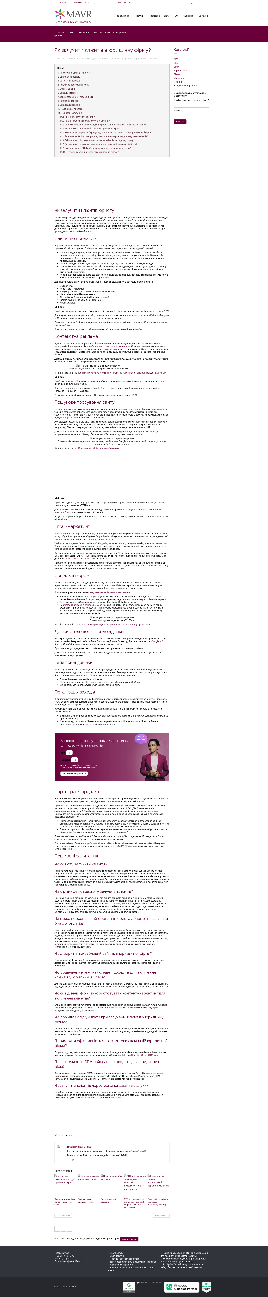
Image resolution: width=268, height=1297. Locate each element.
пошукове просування (129, 409)
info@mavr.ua (76, 2)
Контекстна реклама (69, 80)
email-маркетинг (88, 553)
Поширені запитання (70, 112)
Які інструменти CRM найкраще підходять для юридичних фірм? (95, 148)
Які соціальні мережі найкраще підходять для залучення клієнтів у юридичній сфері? (106, 132)
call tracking (134, 1055)
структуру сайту (88, 255)
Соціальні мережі (68, 92)
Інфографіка (180, 70)
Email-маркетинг (67, 88)
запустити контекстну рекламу (114, 346)
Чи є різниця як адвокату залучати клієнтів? (85, 120)
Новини (178, 81)
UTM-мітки (153, 1055)
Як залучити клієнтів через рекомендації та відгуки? (89, 151)
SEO (176, 62)
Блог (72, 32)
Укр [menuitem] (119, 2)
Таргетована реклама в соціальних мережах (83, 604)
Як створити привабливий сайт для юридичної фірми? (90, 128)
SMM (176, 66)
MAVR (61, 32)
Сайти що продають (69, 76)
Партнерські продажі (70, 108)
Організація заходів (69, 104)
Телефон (65, 759)
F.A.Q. (86, 2)
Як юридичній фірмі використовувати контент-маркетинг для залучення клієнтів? (104, 136)
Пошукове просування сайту (73, 84)
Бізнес (177, 74)
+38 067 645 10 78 (62, 2)
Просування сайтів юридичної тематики (98, 448)
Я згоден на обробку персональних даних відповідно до (80, 766)
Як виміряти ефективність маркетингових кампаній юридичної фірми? (98, 144)
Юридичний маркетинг (185, 85)
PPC (176, 59)
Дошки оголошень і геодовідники (76, 96)
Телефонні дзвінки (68, 100)
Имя (62, 752)
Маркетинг (84, 32)
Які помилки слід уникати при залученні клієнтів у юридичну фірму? (97, 140)
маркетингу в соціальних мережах (149, 599)
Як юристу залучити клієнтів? (77, 116)
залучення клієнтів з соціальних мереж (110, 592)
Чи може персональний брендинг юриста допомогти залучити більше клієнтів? (103, 124)
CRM (143, 1055)
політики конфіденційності (85, 767)
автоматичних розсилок (77, 558)
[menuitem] (125, 2)
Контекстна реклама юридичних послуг (98, 372)
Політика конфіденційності (68, 1261)
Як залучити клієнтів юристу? (74, 72)
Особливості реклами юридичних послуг (144, 372)
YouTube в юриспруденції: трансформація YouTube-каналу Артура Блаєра (114, 624)
